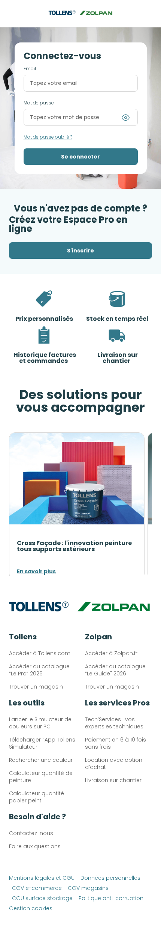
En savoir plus (36, 571)
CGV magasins (88, 888)
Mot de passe (39, 103)
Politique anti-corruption (111, 898)
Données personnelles (110, 878)
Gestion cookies (30, 908)
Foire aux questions (35, 846)
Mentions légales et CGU (42, 878)
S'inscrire (80, 250)
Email (30, 68)
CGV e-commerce (37, 888)
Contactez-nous (31, 833)
